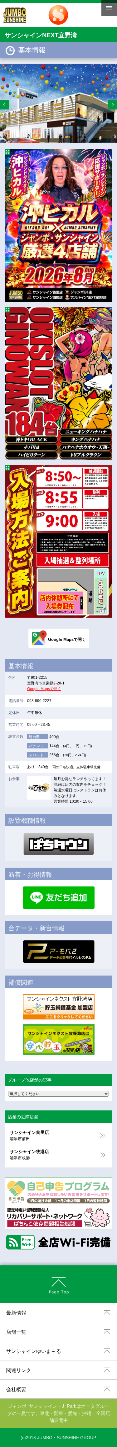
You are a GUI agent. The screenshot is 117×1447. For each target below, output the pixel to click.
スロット (36, 755)
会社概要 (16, 1389)
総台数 (34, 737)
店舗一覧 (16, 1332)
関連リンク (18, 1370)
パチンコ (36, 746)
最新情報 (16, 1313)
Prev (4, 104)
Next (112, 104)
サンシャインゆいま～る (33, 1351)
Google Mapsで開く (44, 689)
